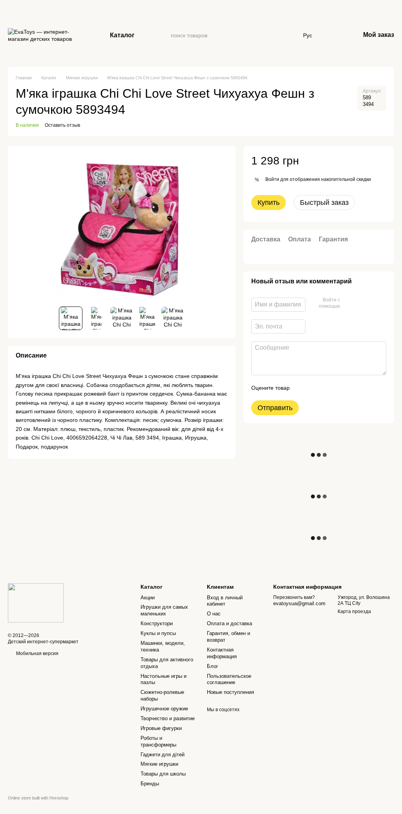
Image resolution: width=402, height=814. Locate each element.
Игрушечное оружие (164, 709)
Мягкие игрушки (159, 764)
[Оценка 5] (353, 387)
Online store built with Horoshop (38, 798)
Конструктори (157, 623)
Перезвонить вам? (294, 597)
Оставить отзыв (62, 125)
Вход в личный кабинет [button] (225, 601)
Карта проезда (354, 611)
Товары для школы (163, 774)
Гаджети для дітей (163, 754)
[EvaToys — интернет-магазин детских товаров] (36, 603)
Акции (148, 597)
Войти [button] (272, 179)
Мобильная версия (36, 653)
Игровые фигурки (161, 728)
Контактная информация (222, 653)
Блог (212, 666)
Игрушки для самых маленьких (164, 610)
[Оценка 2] (315, 387)
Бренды (150, 784)
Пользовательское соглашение (229, 679)
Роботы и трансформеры (158, 741)
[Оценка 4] (340, 387)
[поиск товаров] (164, 35)
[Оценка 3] (328, 387)
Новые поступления (230, 692)
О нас (214, 614)
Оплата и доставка (229, 623)
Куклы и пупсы (158, 633)
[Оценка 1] (302, 387)
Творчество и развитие (168, 718)
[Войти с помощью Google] (361, 303)
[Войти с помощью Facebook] (348, 303)
